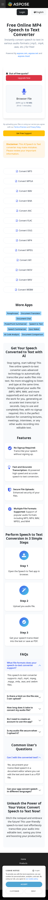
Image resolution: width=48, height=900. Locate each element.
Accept (24, 884)
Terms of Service (20, 127)
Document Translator (30, 313)
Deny (33, 891)
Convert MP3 (25, 171)
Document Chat (24, 318)
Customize (14, 891)
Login (22, 12)
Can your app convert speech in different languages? (22, 790)
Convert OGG (25, 230)
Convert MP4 (25, 240)
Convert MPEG (25, 250)
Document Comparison (32, 334)
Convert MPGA (25, 181)
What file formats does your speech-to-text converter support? (22, 665)
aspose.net (33, 53)
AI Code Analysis (11, 334)
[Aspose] (19, 4)
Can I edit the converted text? (22, 757)
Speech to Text (36, 324)
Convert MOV (25, 269)
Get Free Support (24, 133)
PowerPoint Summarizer (16, 324)
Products (23, 863)
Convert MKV (25, 279)
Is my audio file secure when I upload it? (22, 732)
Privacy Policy (35, 127)
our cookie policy (32, 879)
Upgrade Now (24, 78)
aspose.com (22, 53)
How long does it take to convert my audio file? (20, 709)
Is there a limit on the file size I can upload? (22, 697)
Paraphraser (12, 313)
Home (23, 859)
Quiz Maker (34, 329)
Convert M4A (25, 200)
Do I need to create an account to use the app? (19, 720)
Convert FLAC (25, 220)
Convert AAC (25, 210)
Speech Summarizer (17, 329)
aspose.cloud (24, 56)
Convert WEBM (25, 289)
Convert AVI (25, 260)
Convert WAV (25, 191)
